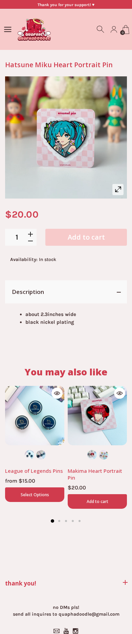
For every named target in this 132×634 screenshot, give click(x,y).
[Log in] (113, 29)
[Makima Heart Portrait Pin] (97, 415)
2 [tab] (59, 521)
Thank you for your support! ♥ (66, 4)
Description (28, 292)
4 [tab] (73, 521)
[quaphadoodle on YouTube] (66, 631)
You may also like (66, 372)
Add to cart (86, 237)
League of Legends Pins (34, 470)
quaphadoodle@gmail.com (89, 614)
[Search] (100, 29)
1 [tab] (52, 521)
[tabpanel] (34, 444)
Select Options (35, 495)
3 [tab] (66, 521)
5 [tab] (80, 521)
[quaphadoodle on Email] (56, 631)
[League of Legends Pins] (34, 415)
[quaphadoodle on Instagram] (75, 631)
